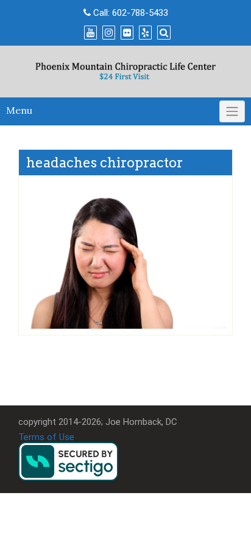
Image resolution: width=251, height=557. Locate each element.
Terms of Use (46, 437)
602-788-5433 (140, 12)
